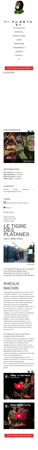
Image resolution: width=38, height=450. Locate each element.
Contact (19, 55)
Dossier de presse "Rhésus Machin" (17, 203)
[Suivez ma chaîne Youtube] (16, 24)
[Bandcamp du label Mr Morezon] (16, 21)
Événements (19, 48)
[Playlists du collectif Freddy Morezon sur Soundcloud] (20, 21)
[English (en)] (8, 21)
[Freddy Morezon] (19, 11)
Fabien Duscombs (10, 219)
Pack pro (8, 207)
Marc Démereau (10, 217)
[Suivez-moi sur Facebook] (27, 21)
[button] (19, 59)
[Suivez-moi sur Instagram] (20, 24)
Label (19, 40)
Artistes (18, 32)
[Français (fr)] (5, 21)
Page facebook (9, 212)
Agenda (19, 51)
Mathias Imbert (9, 221)
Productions (19, 36)
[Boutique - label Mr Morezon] (12, 21)
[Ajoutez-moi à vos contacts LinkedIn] (31, 21)
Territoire (19, 44)
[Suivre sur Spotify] (24, 21)
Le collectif (19, 28)
